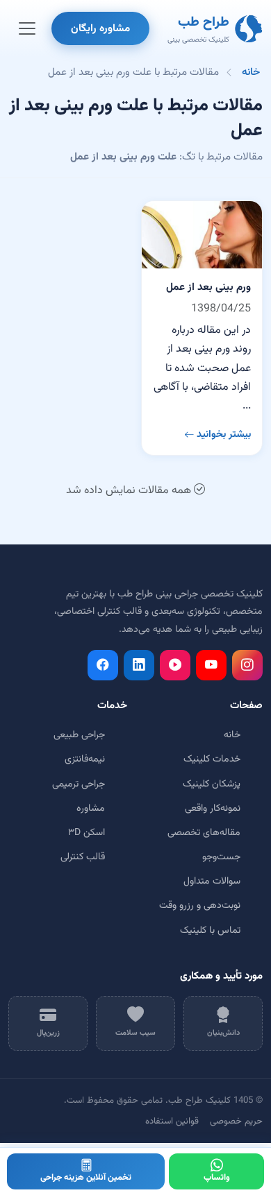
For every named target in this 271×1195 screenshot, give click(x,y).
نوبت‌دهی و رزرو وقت (199, 905)
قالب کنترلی (82, 857)
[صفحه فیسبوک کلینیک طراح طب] (103, 665)
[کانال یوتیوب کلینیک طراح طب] (211, 665)
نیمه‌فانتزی (85, 759)
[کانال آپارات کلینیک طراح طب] (175, 665)
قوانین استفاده (172, 1121)
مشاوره (90, 808)
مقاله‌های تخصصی (203, 833)
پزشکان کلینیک (211, 784)
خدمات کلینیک (211, 759)
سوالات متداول (211, 881)
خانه (251, 72)
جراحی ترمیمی (78, 784)
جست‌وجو (221, 857)
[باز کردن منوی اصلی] (27, 28)
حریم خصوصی (236, 1121)
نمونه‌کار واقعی (212, 808)
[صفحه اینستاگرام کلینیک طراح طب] (247, 665)
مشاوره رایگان (100, 28)
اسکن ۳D (86, 833)
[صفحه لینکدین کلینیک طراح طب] (139, 665)
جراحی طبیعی (79, 735)
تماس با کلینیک (210, 930)
